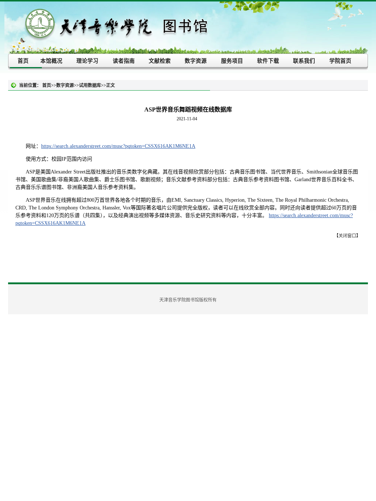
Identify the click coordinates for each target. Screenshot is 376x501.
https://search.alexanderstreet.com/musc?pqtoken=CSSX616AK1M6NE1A (118, 146)
